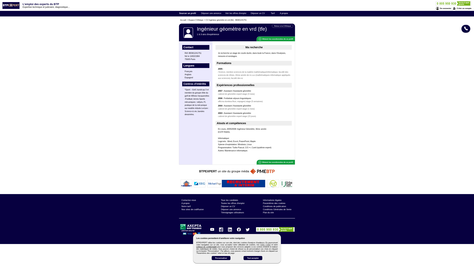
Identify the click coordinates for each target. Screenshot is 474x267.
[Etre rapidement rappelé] (464, 29)
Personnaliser (221, 258)
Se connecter (445, 8)
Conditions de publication (274, 206)
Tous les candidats (229, 200)
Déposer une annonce (211, 13)
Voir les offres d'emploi (235, 13)
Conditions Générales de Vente (277, 209)
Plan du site (268, 212)
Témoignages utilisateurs (232, 212)
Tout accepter (253, 258)
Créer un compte (463, 8)
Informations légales (272, 200)
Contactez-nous (188, 200)
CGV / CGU (265, 245)
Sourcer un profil (187, 13)
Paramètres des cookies (274, 203)
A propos (284, 13)
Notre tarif (186, 206)
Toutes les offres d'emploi (232, 203)
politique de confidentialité (206, 247)
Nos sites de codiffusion (192, 209)
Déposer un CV (258, 13)
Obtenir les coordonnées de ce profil (277, 162)
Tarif (273, 13)
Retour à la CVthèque (282, 26)
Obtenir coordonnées (277, 39)
